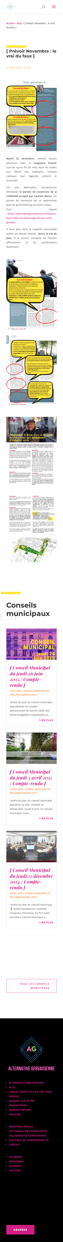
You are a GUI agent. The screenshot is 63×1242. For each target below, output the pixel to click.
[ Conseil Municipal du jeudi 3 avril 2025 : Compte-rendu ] (31, 777)
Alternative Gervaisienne (26, 1082)
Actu (19, 23)
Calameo (15, 1166)
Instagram (16, 1161)
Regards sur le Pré (21, 1100)
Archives (15, 1114)
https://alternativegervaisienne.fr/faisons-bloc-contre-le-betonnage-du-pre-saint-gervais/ (31, 218)
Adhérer (20, 1229)
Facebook (15, 1156)
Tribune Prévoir (20, 1109)
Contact (14, 1144)
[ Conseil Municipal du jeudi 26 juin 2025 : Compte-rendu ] (30, 676)
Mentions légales (21, 1126)
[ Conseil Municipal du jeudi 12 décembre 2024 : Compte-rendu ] (31, 878)
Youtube (14, 1170)
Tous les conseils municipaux (35, 986)
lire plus (46, 720)
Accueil (10, 23)
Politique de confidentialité (28, 1140)
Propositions (18, 1105)
